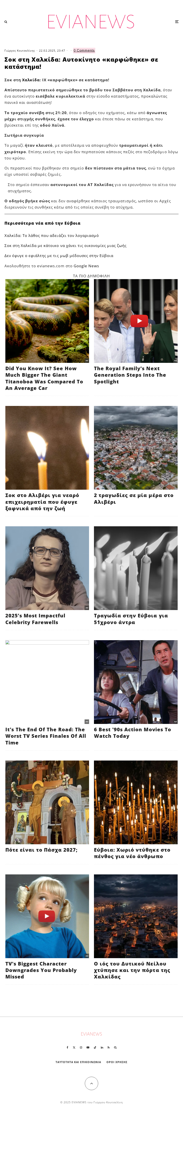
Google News (86, 265)
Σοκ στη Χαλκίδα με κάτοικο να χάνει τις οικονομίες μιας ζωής (65, 245)
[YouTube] (88, 1047)
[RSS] (108, 1047)
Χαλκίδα (31, 79)
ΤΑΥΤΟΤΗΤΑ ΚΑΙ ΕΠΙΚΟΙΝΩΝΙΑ (78, 1062)
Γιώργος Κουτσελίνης (19, 50)
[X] (74, 1047)
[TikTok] (95, 1047)
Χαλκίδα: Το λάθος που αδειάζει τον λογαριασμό (51, 235)
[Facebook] (67, 1047)
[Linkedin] (102, 1047)
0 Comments (84, 50)
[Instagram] (81, 1047)
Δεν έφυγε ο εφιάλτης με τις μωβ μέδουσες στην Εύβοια (58, 255)
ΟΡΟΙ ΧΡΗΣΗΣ (116, 1062)
